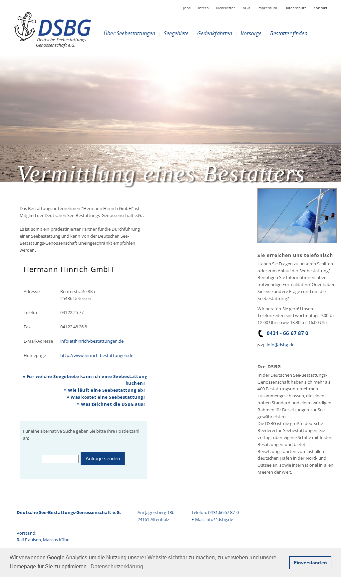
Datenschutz (295, 7)
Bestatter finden (289, 33)
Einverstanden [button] (310, 562)
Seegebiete (176, 33)
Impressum (267, 7)
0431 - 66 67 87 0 (287, 333)
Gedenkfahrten (214, 33)
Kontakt (320, 7)
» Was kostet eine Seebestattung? (106, 397)
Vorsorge (251, 33)
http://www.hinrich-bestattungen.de (96, 355)
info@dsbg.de (280, 345)
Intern (203, 7)
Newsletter (225, 7)
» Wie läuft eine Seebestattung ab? (104, 390)
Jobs (187, 7)
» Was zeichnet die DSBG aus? (111, 404)
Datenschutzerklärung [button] (117, 566)
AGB (246, 7)
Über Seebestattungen (129, 33)
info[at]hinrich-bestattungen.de (92, 341)
